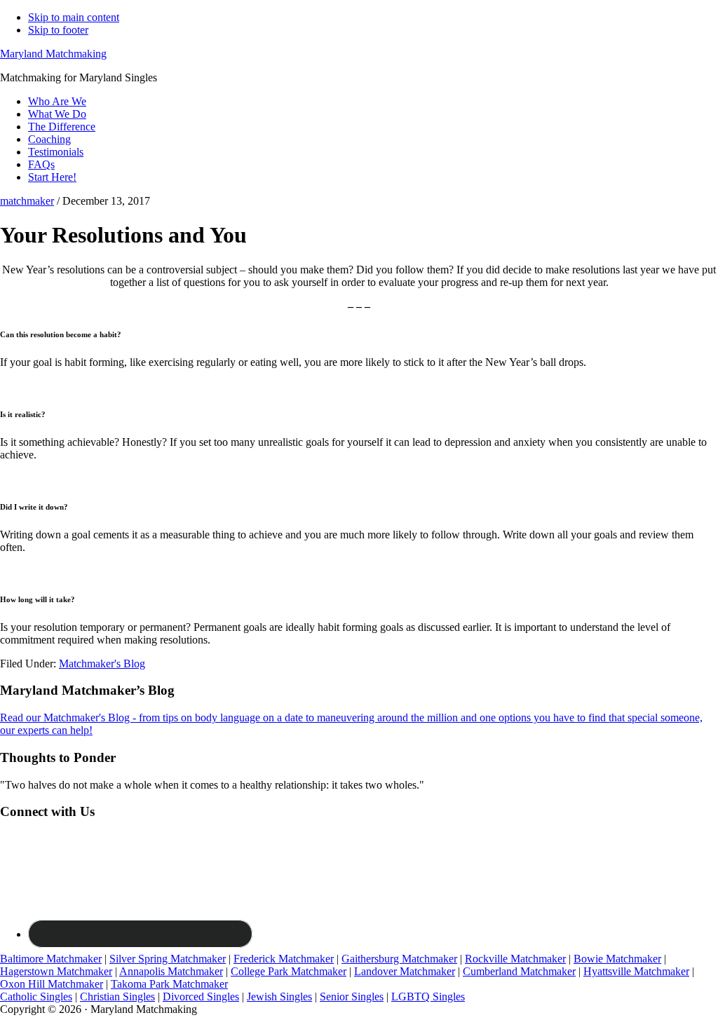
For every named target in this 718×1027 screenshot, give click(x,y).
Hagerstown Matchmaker (56, 971)
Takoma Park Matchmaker (169, 984)
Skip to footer (58, 30)
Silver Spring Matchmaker (167, 959)
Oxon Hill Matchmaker (51, 984)
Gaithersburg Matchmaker (399, 959)
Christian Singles (117, 996)
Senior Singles (352, 996)
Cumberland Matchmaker (519, 971)
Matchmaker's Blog (102, 663)
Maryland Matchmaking (53, 54)
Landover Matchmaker (404, 971)
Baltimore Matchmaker (51, 959)
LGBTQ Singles (428, 996)
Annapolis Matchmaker (171, 971)
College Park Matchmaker (288, 971)
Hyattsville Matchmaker (636, 971)
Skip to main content (73, 17)
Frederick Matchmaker (283, 959)
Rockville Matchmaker (515, 959)
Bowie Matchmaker (617, 959)
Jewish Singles (279, 996)
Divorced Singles (201, 996)
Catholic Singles (36, 996)
